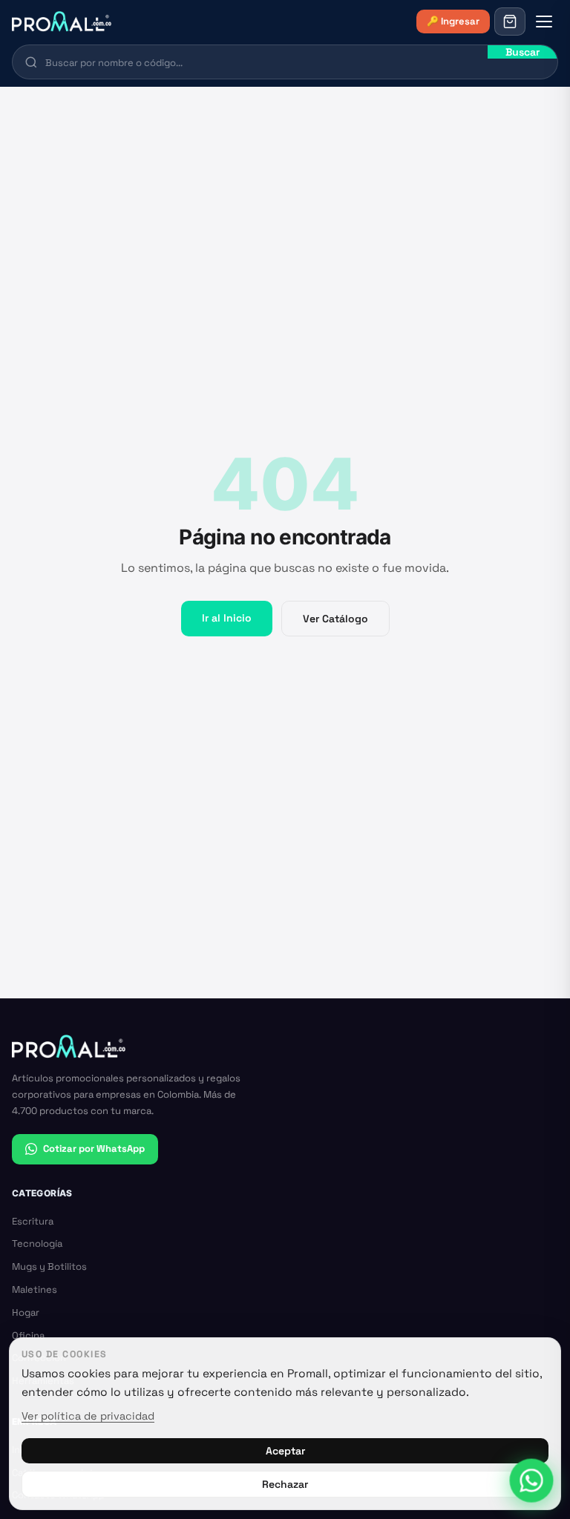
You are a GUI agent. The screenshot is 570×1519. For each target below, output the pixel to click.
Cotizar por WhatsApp (94, 1148)
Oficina (28, 1335)
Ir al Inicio (227, 618)
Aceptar (285, 1450)
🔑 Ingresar (453, 21)
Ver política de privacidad (88, 1416)
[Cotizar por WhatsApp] (531, 1480)
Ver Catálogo (335, 618)
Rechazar (285, 1484)
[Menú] (544, 21)
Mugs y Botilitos (49, 1266)
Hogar (25, 1312)
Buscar (522, 52)
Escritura (32, 1221)
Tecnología (37, 1243)
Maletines (34, 1289)
